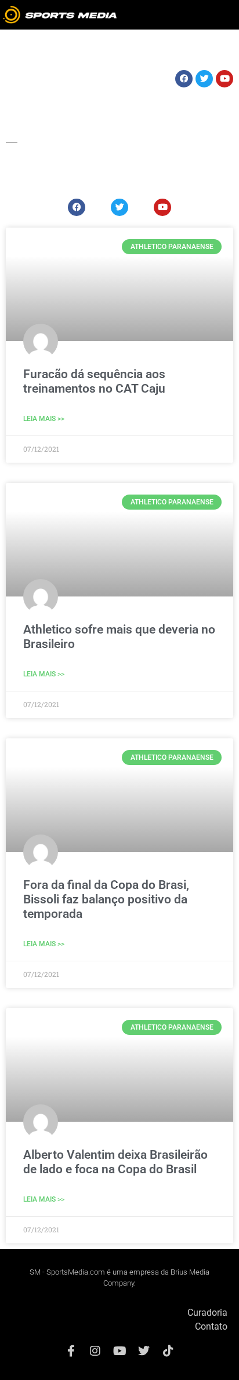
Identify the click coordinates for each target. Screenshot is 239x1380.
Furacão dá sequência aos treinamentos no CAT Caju (94, 381)
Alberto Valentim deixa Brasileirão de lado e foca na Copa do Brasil (115, 1162)
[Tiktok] (168, 1351)
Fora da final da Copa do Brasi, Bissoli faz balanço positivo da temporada (106, 899)
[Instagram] (95, 1351)
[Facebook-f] (71, 1351)
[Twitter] (144, 1351)
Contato (211, 1326)
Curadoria (207, 1312)
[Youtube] (119, 1351)
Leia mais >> (43, 419)
